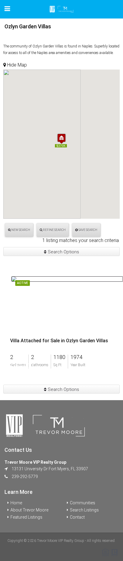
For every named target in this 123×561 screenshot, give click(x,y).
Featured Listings (26, 517)
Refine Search (54, 230)
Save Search (87, 230)
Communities (82, 502)
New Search (20, 230)
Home (16, 502)
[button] (61, 139)
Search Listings (84, 510)
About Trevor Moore (29, 510)
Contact (77, 517)
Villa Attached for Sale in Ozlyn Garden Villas (59, 340)
